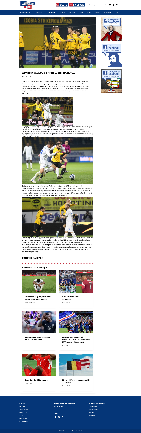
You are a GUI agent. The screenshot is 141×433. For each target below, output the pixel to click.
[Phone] (120, 4)
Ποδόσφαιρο (93, 409)
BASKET (97, 12)
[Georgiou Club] (27, 5)
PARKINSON (51, 12)
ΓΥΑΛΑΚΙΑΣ (62, 12)
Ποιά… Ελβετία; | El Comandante (36, 380)
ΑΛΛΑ (21, 415)
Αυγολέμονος (23, 409)
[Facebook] (110, 4)
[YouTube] (116, 4)
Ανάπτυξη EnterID (77, 431)
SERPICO (22, 406)
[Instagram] (113, 4)
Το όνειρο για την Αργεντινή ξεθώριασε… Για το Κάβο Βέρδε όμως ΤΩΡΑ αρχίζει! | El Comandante (76, 339)
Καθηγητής (23, 412)
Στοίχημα (92, 415)
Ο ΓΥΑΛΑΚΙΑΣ (23, 421)
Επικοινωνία (58, 406)
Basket (91, 412)
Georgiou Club (93, 406)
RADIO (89, 12)
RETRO (81, 12)
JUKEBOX (72, 12)
